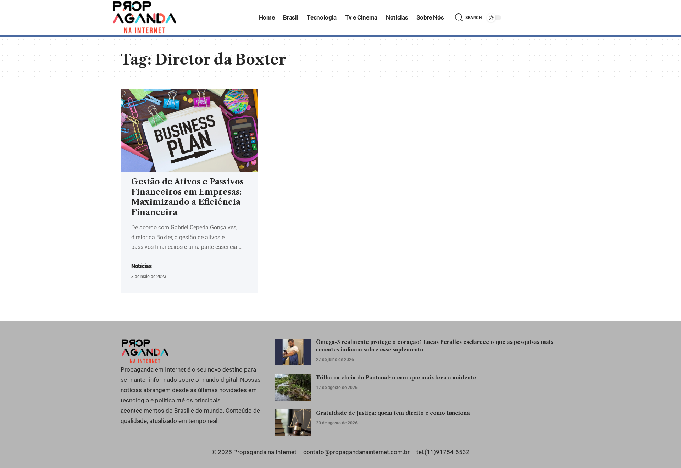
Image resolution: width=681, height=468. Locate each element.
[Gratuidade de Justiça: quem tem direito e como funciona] (293, 423)
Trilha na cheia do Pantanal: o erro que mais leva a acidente (396, 377)
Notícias (141, 266)
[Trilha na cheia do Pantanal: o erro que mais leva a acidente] (293, 387)
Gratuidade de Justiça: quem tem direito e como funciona (393, 413)
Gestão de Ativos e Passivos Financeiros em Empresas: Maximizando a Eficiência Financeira (187, 197)
